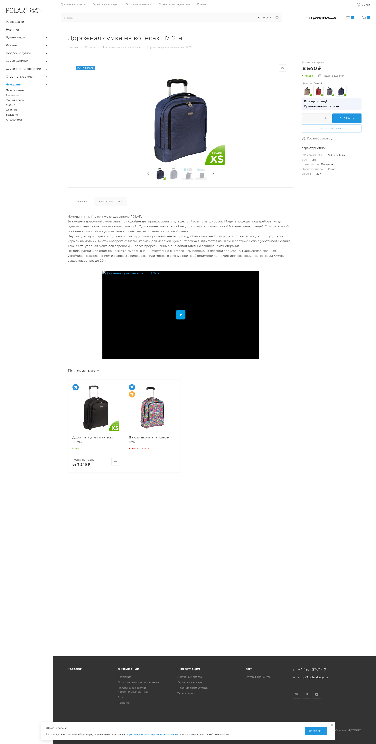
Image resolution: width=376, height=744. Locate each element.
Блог (121, 697)
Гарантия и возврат (190, 682)
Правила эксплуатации (193, 687)
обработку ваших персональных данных (153, 734)
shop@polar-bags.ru (313, 677)
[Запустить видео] (180, 314)
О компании (128, 669)
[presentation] (148, 174)
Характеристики (110, 201)
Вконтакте (297, 694)
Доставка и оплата (189, 676)
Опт (249, 669)
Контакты (124, 702)
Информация (188, 669)
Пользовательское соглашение (138, 682)
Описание (80, 201)
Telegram (307, 694)
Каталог (75, 669)
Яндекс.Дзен (317, 694)
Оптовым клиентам (258, 676)
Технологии (185, 693)
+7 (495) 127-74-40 (322, 18)
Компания (124, 676)
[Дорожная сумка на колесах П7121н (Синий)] (181, 120)
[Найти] (277, 18)
